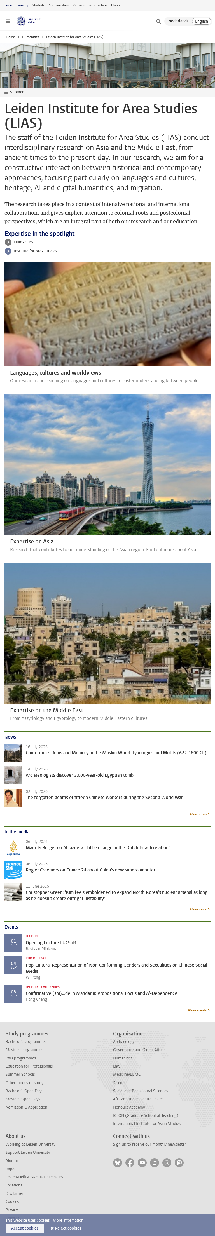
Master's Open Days (23, 1099)
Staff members (59, 5)
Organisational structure (90, 5)
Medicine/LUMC (127, 1074)
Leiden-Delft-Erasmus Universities (34, 1177)
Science (119, 1082)
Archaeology (124, 1041)
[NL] (178, 21)
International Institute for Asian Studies (147, 1123)
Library (115, 5)
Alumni (12, 1160)
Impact (12, 1169)
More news (198, 814)
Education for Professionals (29, 1066)
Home (10, 37)
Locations (14, 1185)
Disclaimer (14, 1193)
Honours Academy (129, 1107)
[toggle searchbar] (158, 21)
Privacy (12, 1209)
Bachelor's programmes (26, 1041)
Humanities (30, 37)
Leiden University (16, 5)
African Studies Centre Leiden (138, 1099)
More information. (69, 1220)
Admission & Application (26, 1107)
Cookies (12, 1201)
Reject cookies (68, 1228)
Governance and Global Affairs (139, 1049)
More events (197, 1010)
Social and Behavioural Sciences (140, 1091)
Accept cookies (24, 1228)
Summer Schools (20, 1074)
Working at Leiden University (30, 1144)
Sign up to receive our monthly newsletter (149, 1144)
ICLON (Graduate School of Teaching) (145, 1115)
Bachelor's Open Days (24, 1091)
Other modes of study (24, 1082)
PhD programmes (21, 1058)
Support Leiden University (28, 1152)
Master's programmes (24, 1049)
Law (116, 1066)
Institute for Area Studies (35, 251)
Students (38, 5)
